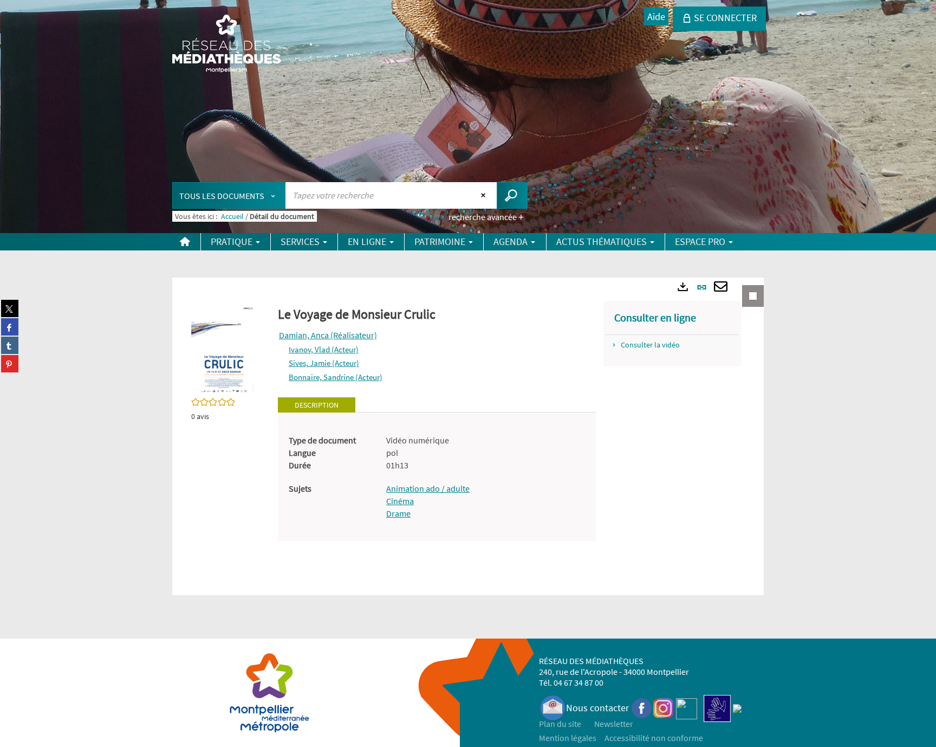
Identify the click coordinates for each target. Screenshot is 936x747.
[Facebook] (642, 707)
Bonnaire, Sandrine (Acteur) (335, 377)
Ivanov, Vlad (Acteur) (324, 349)
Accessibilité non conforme (653, 737)
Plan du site (560, 723)
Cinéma (400, 500)
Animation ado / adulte (428, 488)
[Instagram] (663, 707)
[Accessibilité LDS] (717, 707)
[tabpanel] (437, 476)
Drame (398, 513)
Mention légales (567, 737)
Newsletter (613, 723)
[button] (223, 348)
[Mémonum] (737, 707)
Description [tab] (317, 405)
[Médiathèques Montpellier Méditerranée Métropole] (226, 44)
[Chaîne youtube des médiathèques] (686, 707)
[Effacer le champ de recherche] (484, 195)
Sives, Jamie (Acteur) (324, 363)
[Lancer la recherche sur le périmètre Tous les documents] (512, 195)
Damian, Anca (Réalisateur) (328, 335)
